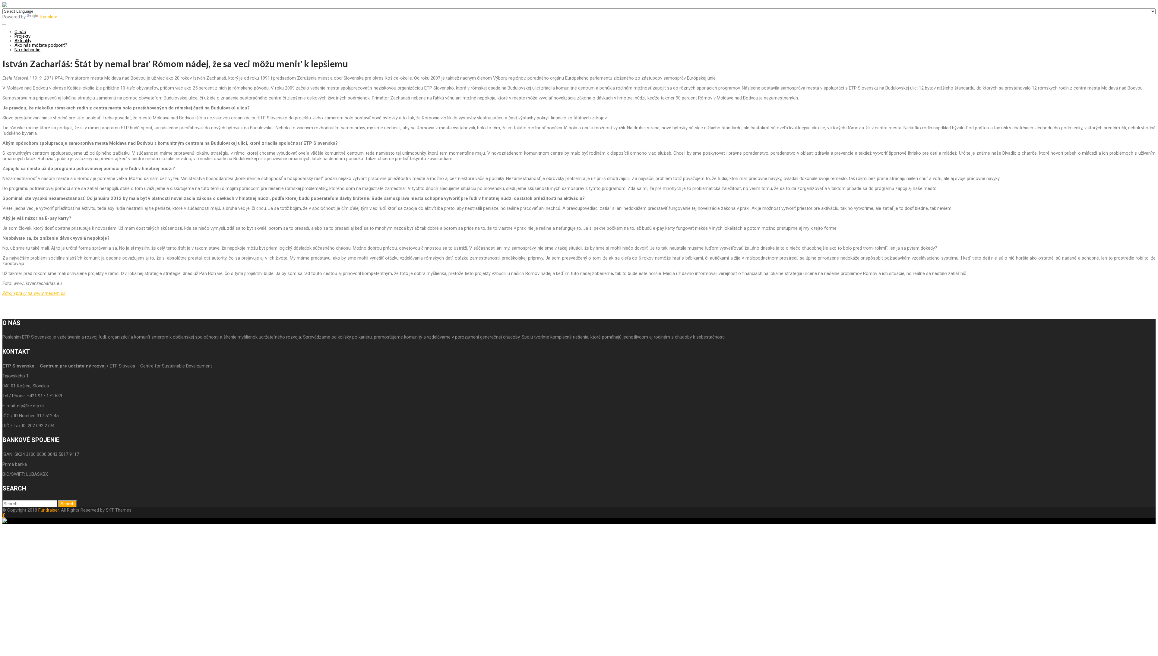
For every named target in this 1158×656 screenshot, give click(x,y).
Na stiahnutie (27, 49)
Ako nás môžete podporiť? (40, 45)
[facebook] (3, 515)
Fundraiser (48, 510)
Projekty (22, 36)
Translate (48, 17)
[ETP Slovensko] (4, 5)
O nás (20, 31)
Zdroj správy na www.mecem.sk (33, 293)
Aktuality (22, 40)
